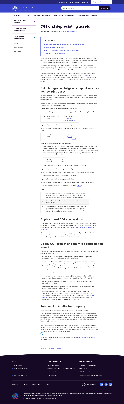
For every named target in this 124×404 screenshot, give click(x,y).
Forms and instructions (20, 368)
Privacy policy (36, 384)
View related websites (49, 398)
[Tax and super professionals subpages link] (34, 37)
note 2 (74, 120)
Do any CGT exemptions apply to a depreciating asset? (61, 50)
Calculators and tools (20, 375)
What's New (85, 2)
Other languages (52, 375)
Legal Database (75, 2)
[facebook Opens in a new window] (101, 384)
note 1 (70, 118)
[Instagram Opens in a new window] (110, 384)
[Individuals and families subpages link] (34, 22)
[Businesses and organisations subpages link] (34, 29)
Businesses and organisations (64, 15)
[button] (70, 31)
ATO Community (62, 2)
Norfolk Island (51, 372)
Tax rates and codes (20, 372)
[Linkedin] (106, 384)
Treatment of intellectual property (55, 53)
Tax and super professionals (87, 15)
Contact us (83, 368)
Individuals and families (42, 15)
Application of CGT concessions (54, 47)
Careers (25, 384)
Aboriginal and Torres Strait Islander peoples (61, 368)
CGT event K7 (86, 75)
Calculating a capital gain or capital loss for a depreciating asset (64, 44)
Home (28, 15)
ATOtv (46, 384)
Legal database (19, 47)
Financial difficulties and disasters (91, 375)
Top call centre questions (88, 365)
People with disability (53, 365)
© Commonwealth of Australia (32, 398)
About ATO (15, 384)
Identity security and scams (89, 372)
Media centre (17, 365)
